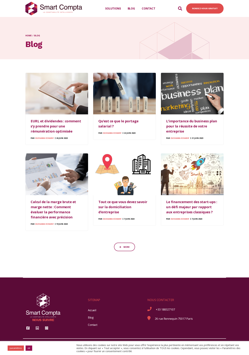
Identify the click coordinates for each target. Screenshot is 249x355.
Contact (92, 325)
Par (42, 138)
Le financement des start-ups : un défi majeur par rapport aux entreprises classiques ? (191, 207)
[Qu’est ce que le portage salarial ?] (124, 93)
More (126, 247)
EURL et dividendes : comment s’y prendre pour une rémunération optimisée (56, 126)
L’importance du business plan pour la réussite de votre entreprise (191, 126)
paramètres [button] (16, 348)
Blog (91, 317)
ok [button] (29, 348)
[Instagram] (46, 328)
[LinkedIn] (37, 328)
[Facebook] (28, 328)
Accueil (92, 310)
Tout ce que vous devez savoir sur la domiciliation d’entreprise (122, 207)
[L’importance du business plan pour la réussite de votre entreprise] (192, 93)
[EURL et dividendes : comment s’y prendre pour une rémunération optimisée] (56, 93)
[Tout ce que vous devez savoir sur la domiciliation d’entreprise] (124, 174)
